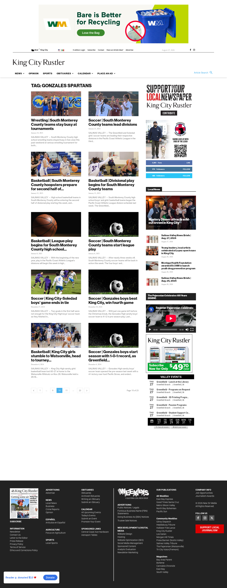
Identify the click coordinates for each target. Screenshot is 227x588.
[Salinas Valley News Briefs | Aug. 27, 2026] (152, 238)
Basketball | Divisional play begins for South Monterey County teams (111, 184)
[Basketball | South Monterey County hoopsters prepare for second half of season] (56, 164)
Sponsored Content (127, 546)
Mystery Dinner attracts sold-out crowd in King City (169, 221)
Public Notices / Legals (128, 507)
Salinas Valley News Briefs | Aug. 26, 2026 (176, 279)
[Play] (149, 329)
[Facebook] (190, 50)
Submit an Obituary (90, 502)
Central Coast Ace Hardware (95, 532)
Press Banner (162, 540)
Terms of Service (17, 547)
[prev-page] (33, 390)
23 (80, 390)
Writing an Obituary (90, 499)
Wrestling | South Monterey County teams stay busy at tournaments (54, 124)
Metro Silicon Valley (165, 505)
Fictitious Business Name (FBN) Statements (133, 512)
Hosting (121, 537)
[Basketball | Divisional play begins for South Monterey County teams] (113, 164)
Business (50, 506)
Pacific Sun (161, 511)
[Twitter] (211, 518)
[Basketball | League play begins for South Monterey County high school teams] (56, 224)
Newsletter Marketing (128, 552)
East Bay (160, 569)
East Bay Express (164, 499)
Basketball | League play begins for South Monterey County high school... (54, 245)
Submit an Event (89, 518)
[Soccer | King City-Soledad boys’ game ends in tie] (56, 282)
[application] (171, 318)
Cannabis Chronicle (165, 566)
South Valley (162, 572)
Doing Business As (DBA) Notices (133, 517)
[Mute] (187, 329)
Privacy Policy (16, 544)
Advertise (50, 493)
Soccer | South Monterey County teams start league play (111, 245)
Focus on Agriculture (55, 533)
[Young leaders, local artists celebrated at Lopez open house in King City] (152, 250)
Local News (51, 503)
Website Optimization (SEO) (131, 540)
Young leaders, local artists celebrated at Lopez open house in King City (178, 250)
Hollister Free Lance (165, 528)
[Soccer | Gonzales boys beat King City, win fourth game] (113, 282)
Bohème (160, 563)
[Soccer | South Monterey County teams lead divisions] (113, 103)
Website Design (125, 534)
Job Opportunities (204, 493)
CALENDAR (86, 509)
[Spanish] (63, 50)
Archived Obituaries (90, 496)
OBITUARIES (87, 490)
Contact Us (15, 535)
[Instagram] (194, 50)
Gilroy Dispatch (163, 521)
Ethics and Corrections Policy (24, 550)
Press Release (16, 541)
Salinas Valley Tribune (166, 543)
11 (66, 390)
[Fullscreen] (191, 329)
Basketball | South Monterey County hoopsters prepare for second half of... (55, 184)
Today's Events (88, 515)
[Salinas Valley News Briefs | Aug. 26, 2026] (152, 281)
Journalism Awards (204, 496)
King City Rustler (164, 531)
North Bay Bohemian (166, 508)
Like (188, 162)
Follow (186, 169)
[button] (204, 73)
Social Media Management (130, 543)
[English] (60, 50)
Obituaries (86, 493)
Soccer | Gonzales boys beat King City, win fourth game (112, 300)
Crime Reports (52, 509)
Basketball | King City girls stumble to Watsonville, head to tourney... (56, 356)
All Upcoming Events (91, 512)
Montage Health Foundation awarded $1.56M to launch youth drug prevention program (178, 265)
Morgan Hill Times (165, 537)
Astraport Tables (89, 535)
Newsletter (15, 531)
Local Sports (52, 543)
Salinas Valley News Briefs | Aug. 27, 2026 (176, 237)
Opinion (49, 512)
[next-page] (86, 390)
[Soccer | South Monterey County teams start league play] (113, 224)
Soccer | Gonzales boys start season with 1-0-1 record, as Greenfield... (113, 356)
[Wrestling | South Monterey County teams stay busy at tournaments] (56, 103)
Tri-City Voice (162, 549)
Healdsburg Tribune (165, 525)
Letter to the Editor (19, 538)
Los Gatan (161, 534)
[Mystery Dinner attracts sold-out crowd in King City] (171, 213)
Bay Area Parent (164, 559)
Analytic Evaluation (127, 549)
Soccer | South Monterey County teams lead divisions (112, 122)
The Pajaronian (163, 546)
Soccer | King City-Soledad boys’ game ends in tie (54, 300)
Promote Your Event (91, 521)
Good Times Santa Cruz (167, 502)
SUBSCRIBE (15, 521)
